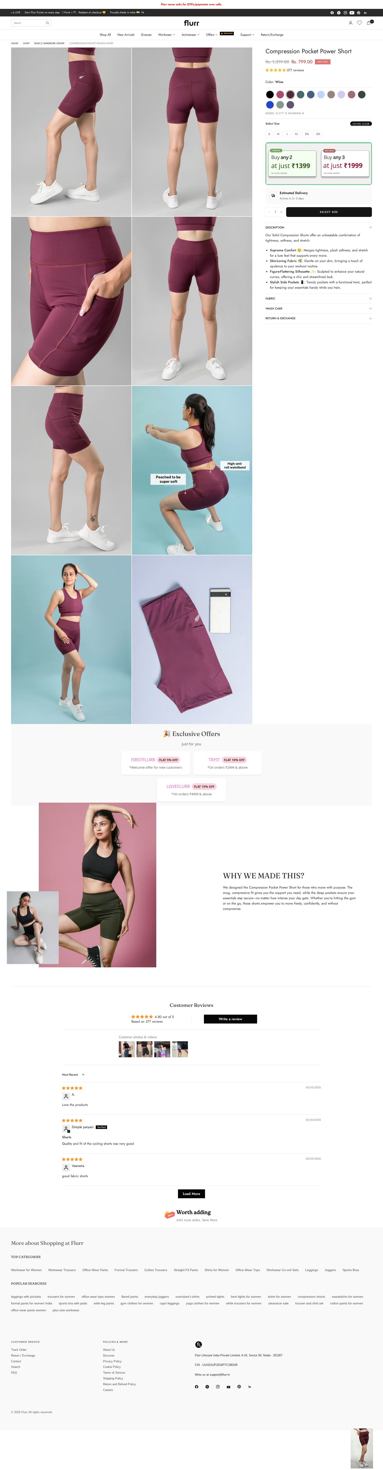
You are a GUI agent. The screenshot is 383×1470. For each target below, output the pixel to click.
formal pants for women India (31, 1303)
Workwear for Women (26, 1270)
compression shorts (311, 1296)
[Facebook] (332, 12)
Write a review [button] (230, 1019)
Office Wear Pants (95, 1270)
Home (14, 43)
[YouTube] (352, 12)
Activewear (189, 34)
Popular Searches (29, 1284)
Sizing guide (361, 124)
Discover (108, 1355)
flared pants (129, 1296)
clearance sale (278, 1303)
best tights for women (246, 1296)
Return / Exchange (23, 1355)
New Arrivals (126, 34)
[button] (276, 70)
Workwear (165, 34)
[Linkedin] (365, 12)
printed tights (215, 1296)
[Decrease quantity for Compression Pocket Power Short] (269, 212)
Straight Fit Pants (186, 1270)
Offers (210, 34)
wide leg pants (104, 1303)
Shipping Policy (113, 1378)
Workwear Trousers (62, 1270)
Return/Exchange (272, 34)
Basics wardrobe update (49, 43)
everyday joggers (157, 1296)
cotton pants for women (346, 1303)
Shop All (105, 34)
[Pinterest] (358, 12)
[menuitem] (107, 35)
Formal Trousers (126, 1270)
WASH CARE (274, 308)
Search (15, 1367)
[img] (72, 1088)
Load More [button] (191, 1193)
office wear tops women (98, 1296)
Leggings (311, 1270)
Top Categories (26, 1257)
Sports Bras (351, 1270)
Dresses (146, 34)
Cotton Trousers (156, 1270)
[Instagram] (345, 12)
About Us (109, 1349)
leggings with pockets (26, 1296)
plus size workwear (66, 1310)
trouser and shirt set (309, 1303)
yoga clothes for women (202, 1303)
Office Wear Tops (248, 1270)
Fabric (270, 298)
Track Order (18, 1349)
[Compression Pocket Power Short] (270, 94)
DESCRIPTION (275, 227)
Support (245, 34)
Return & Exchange (280, 318)
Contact (16, 1361)
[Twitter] (338, 12)
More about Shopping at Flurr (47, 1243)
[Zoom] (122, 57)
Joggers (330, 1270)
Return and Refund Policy (119, 1384)
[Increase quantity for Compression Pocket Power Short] (281, 212)
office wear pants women (28, 1310)
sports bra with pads (73, 1303)
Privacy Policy (112, 1361)
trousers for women (61, 1296)
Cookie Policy (112, 1367)
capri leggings (169, 1303)
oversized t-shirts (187, 1296)
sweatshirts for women (347, 1296)
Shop (26, 43)
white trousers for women (244, 1303)
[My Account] (350, 22)
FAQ (14, 1372)
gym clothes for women (137, 1303)
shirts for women (279, 1296)
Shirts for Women (217, 1270)
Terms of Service (114, 1372)
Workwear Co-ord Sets (283, 1270)
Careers (108, 1390)
